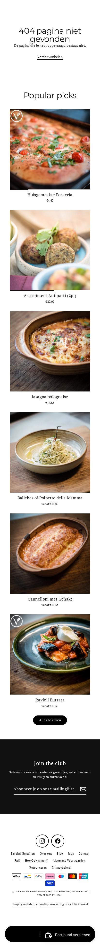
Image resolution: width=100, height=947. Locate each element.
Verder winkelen (50, 57)
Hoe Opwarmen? (36, 860)
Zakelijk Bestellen (23, 853)
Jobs (71, 853)
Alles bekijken (50, 720)
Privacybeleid (61, 867)
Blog (60, 853)
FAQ (17, 860)
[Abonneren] (82, 789)
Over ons (46, 853)
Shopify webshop (24, 904)
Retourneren (38, 867)
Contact (84, 853)
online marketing (52, 904)
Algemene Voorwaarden (69, 860)
